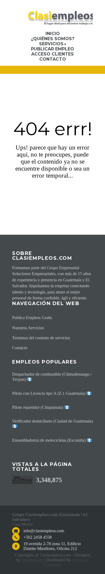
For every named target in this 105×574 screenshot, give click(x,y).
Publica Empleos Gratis (32, 317)
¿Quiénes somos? (52, 38)
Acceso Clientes (52, 54)
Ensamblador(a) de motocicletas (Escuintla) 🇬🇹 (52, 440)
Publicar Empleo (52, 48)
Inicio (53, 33)
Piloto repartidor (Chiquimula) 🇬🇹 (41, 407)
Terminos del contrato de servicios (41, 338)
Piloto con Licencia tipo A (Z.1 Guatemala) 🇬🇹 (52, 393)
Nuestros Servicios (28, 328)
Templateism (32, 560)
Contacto (52, 59)
